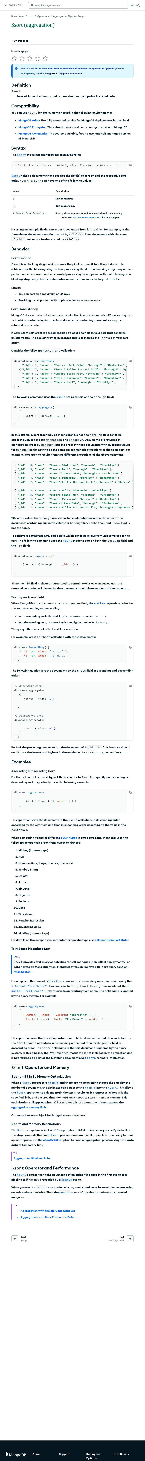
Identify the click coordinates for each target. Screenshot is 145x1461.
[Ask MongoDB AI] (132, 5)
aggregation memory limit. (29, 1107)
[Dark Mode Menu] (138, 5)
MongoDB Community (33, 133)
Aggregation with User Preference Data (47, 1217)
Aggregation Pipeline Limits (32, 1158)
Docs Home (17, 16)
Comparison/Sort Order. (113, 940)
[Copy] (130, 165)
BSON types (69, 837)
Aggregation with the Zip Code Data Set (48, 1210)
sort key (99, 603)
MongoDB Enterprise (32, 127)
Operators (43, 16)
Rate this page (19, 51)
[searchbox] (78, 5)
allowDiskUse (52, 1140)
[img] (14, 58)
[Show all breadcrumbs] (30, 15)
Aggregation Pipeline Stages (69, 16)
